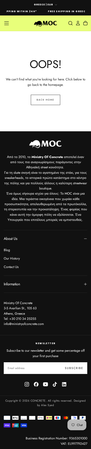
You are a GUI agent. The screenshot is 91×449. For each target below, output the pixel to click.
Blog (7, 250)
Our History (12, 258)
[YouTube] (45, 384)
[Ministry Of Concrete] (45, 143)
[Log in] (78, 23)
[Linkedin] (64, 384)
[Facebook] (36, 384)
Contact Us (11, 266)
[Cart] (85, 23)
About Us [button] (10, 238)
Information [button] (12, 284)
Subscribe (74, 368)
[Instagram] (27, 384)
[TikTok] (55, 384)
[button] (6, 23)
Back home (45, 100)
